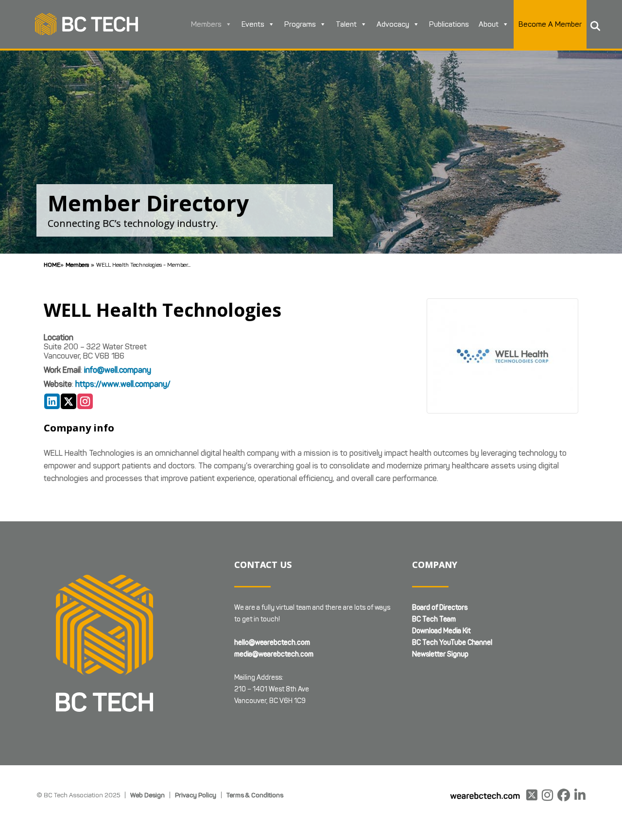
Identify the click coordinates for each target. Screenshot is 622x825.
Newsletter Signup (440, 654)
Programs (300, 24)
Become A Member (550, 24)
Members (206, 24)
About (489, 24)
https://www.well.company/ (123, 384)
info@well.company (117, 370)
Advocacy (393, 24)
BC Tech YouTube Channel (452, 642)
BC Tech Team (434, 619)
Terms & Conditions (254, 795)
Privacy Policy (195, 795)
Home (52, 264)
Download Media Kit (441, 631)
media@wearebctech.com (273, 654)
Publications (449, 24)
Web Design (147, 795)
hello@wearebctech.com (272, 642)
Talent (346, 24)
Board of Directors (439, 607)
